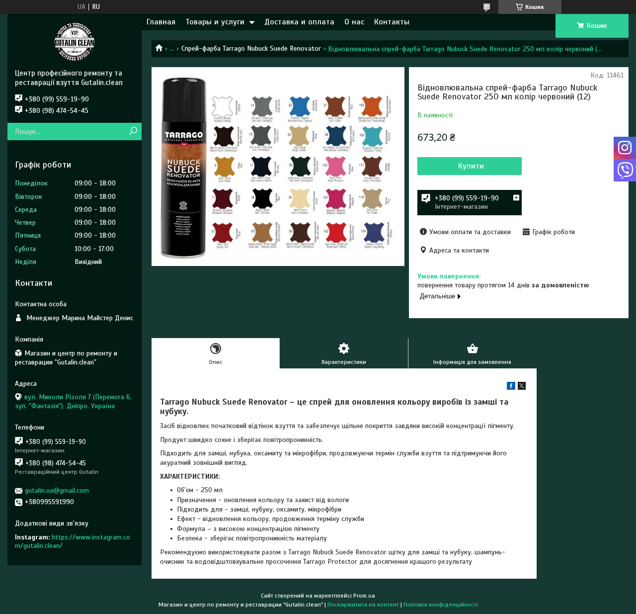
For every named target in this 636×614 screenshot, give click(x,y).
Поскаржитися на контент (363, 604)
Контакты (391, 22)
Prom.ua (364, 595)
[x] (522, 387)
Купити (471, 166)
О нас (354, 22)
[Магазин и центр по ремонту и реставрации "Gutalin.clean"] (74, 41)
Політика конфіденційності (440, 604)
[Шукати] (133, 131)
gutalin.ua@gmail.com (57, 490)
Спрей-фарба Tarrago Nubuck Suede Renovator (251, 48)
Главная (161, 22)
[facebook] (511, 387)
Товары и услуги (214, 22)
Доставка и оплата (299, 22)
